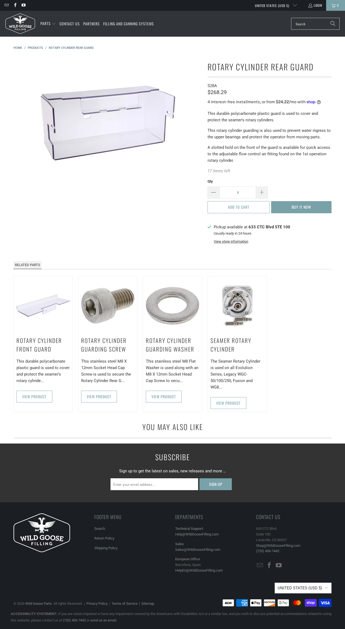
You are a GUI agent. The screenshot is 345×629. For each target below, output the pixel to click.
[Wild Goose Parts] (20, 23)
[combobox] (315, 24)
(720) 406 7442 (74, 620)
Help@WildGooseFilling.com (197, 534)
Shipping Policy (106, 548)
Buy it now (301, 207)
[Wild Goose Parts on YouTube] (23, 5)
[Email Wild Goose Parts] (6, 5)
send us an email (103, 620)
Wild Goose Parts (38, 603)
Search (99, 529)
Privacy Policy (97, 603)
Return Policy (104, 538)
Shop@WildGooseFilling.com (278, 546)
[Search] (333, 24)
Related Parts (27, 265)
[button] (48, 23)
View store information (231, 241)
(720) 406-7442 (267, 551)
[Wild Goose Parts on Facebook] (14, 5)
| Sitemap (145, 603)
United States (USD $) (272, 5)
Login (318, 5)
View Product (34, 396)
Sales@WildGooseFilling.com (197, 550)
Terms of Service (124, 603)
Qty (210, 181)
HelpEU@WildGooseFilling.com (199, 570)
